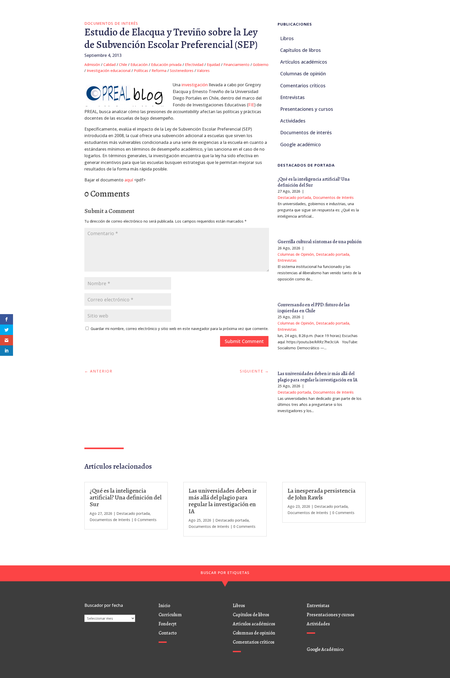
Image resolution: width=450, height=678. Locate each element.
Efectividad (194, 64)
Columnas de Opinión (296, 254)
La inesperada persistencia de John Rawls (321, 494)
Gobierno (260, 64)
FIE (251, 105)
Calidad (109, 64)
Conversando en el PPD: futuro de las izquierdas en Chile (314, 308)
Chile (123, 64)
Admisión (92, 64)
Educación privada (166, 64)
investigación (195, 85)
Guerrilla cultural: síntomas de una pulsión (320, 242)
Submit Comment (244, 341)
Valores (203, 70)
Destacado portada (294, 197)
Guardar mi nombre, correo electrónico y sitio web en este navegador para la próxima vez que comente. (179, 328)
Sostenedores (181, 70)
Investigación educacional (108, 70)
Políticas (141, 70)
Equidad (213, 64)
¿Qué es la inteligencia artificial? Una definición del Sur (314, 182)
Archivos (91, 611)
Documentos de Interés (111, 23)
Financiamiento (236, 64)
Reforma (159, 70)
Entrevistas (287, 260)
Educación (139, 64)
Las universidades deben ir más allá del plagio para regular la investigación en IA (318, 376)
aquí (129, 180)
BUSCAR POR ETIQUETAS (225, 572)
